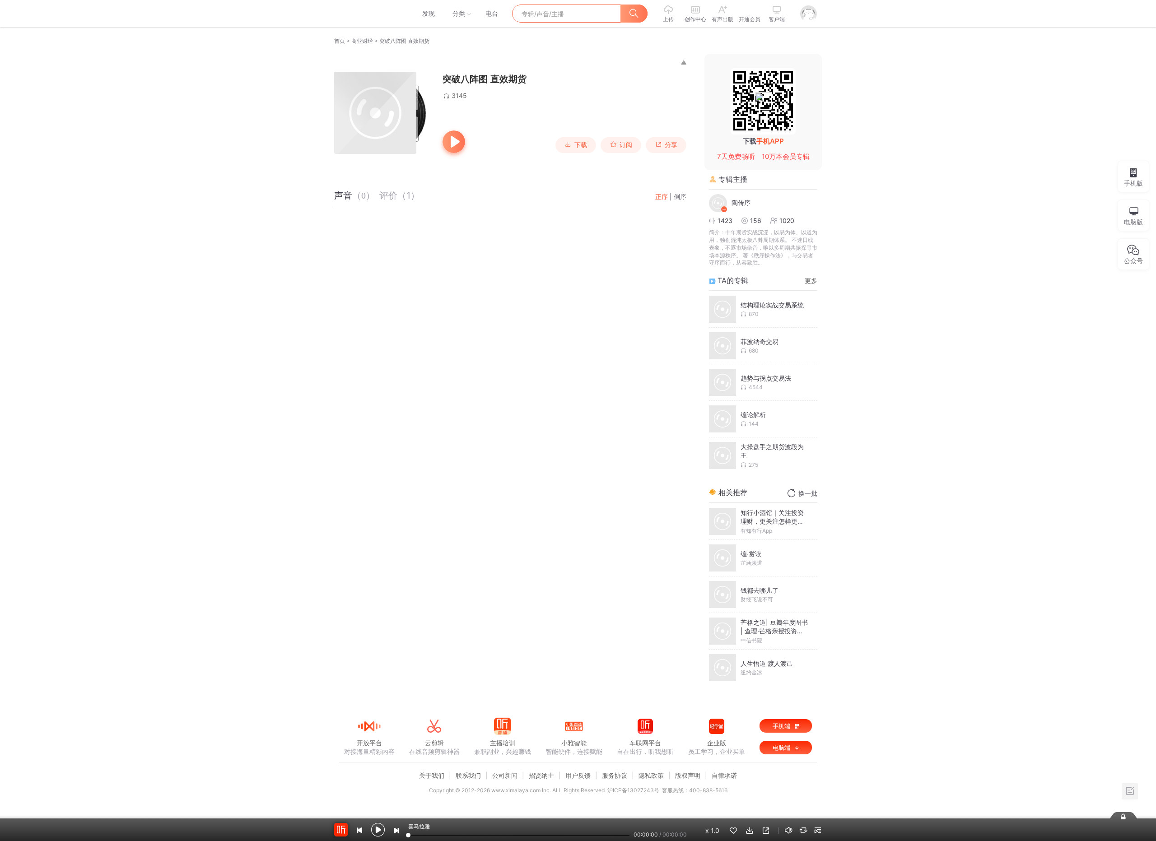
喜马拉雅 (369, 13)
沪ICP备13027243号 (633, 790)
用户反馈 (578, 775)
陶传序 (741, 202)
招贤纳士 (541, 775)
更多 (811, 280)
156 (755, 220)
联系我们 (468, 775)
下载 (580, 145)
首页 (339, 40)
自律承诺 (724, 775)
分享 (671, 145)
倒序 (680, 196)
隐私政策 (651, 775)
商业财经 (362, 40)
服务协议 (614, 775)
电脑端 (782, 747)
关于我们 (431, 775)
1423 (725, 220)
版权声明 (687, 775)
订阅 (626, 145)
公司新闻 (504, 775)
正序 (661, 196)
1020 (786, 220)
